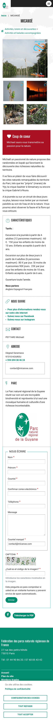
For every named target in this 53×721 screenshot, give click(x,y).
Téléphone (13, 502)
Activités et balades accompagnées (23, 33)
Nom (10, 457)
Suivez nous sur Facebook (20, 316)
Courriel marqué (16, 539)
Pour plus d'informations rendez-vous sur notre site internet (26, 311)
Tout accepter (25, 714)
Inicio (3, 15)
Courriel (12, 478)
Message (12, 512)
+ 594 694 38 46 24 (15, 360)
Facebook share (8, 614)
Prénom (12, 467)
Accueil (5, 672)
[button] (25, 58)
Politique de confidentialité (18, 689)
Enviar (11, 600)
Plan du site (7, 676)
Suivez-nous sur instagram (21, 319)
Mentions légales (10, 679)
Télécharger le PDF (24, 615)
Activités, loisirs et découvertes (20, 29)
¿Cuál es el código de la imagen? (22, 569)
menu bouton (49, 3)
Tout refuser (25, 706)
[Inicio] (5, 3)
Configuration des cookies (25, 698)
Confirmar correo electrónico (22, 489)
